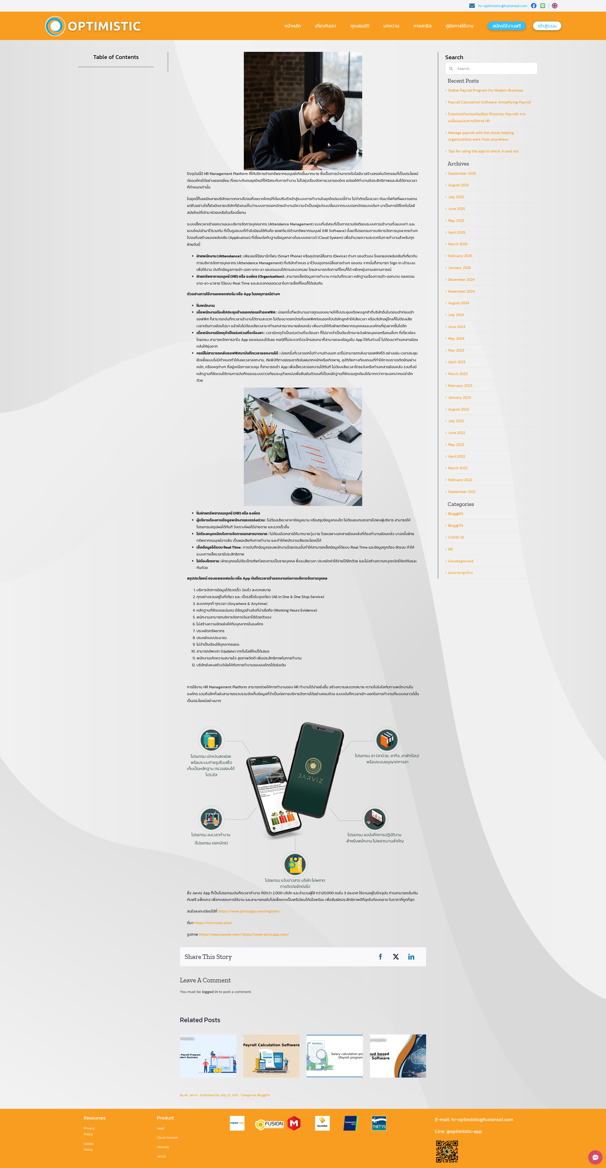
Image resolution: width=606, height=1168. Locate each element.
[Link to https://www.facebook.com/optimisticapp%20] (534, 6)
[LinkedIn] (411, 957)
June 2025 (456, 208)
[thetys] (379, 1118)
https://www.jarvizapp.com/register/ (249, 911)
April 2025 (456, 232)
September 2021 (461, 491)
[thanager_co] (350, 1118)
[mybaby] (294, 1118)
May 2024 (456, 338)
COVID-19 (456, 537)
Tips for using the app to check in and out (483, 151)
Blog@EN (455, 513)
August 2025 (458, 185)
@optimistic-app (464, 1131)
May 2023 (456, 350)
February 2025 (460, 256)
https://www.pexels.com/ (220, 934)
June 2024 (456, 326)
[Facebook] (380, 957)
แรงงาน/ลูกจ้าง (460, 572)
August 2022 (458, 409)
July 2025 (456, 197)
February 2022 (460, 480)
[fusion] (269, 1121)
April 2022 (456, 456)
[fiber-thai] (237, 1118)
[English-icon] (554, 5)
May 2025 (456, 220)
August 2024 (458, 303)
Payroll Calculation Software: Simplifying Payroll (489, 102)
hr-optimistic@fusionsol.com (481, 1119)
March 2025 (458, 244)
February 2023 (460, 385)
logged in (210, 991)
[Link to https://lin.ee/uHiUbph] (544, 6)
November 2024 (461, 291)
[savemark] (322, 1118)
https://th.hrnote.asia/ (213, 923)
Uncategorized (460, 561)
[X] (396, 957)
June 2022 (456, 432)
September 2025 (462, 173)
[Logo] (96, 15)
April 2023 (456, 362)
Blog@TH (263, 1095)
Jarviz (161, 1156)
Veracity (163, 1147)
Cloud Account (167, 1137)
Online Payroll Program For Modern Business (485, 90)
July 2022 (456, 421)
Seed (160, 1128)
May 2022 (456, 444)
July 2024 (456, 315)
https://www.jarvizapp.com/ (265, 934)
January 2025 (459, 267)
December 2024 (461, 279)
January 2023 (459, 397)
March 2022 (458, 468)
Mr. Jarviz (191, 1095)
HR (450, 549)
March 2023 (458, 373)
